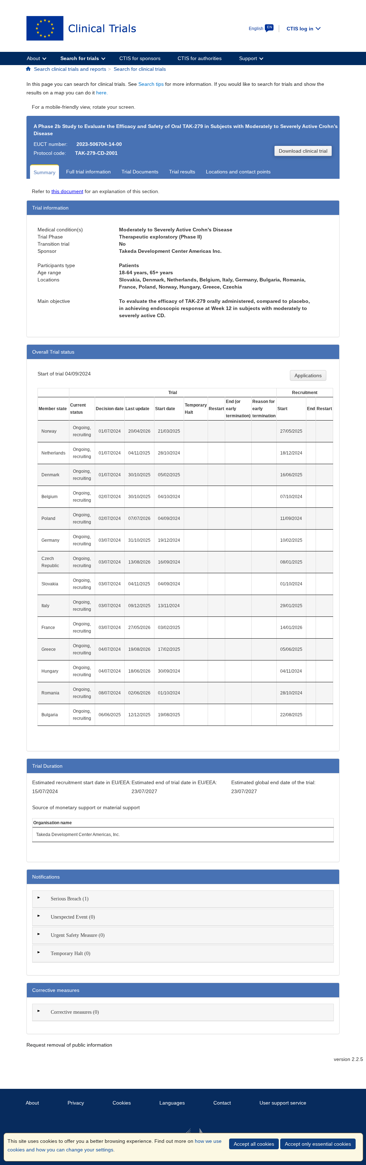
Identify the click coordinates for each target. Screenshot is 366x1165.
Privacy (76, 1103)
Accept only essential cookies (318, 1144)
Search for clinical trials (140, 69)
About (32, 1103)
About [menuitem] (33, 58)
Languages (172, 1103)
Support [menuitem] (248, 58)
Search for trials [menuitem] (79, 58)
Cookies (122, 1103)
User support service (282, 1103)
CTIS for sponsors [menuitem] (139, 58)
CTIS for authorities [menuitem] (200, 58)
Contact (222, 1103)
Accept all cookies (254, 1144)
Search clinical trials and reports (70, 69)
